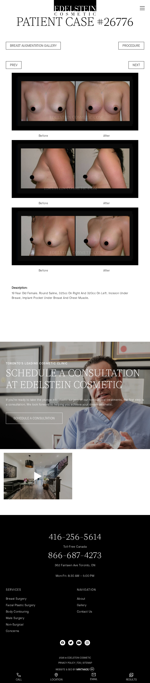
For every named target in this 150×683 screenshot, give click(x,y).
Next (136, 65)
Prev (13, 65)
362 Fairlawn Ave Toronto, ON (75, 565)
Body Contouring (17, 612)
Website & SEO (64, 669)
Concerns (12, 631)
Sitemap (87, 662)
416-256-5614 (75, 537)
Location (56, 679)
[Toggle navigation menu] (141, 8)
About (81, 599)
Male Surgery (15, 618)
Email (93, 679)
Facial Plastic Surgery (20, 605)
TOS (79, 662)
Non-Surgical (14, 624)
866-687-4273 (75, 556)
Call (19, 679)
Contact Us (84, 612)
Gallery (81, 605)
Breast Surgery (16, 599)
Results (131, 679)
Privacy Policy (66, 662)
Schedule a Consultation (34, 418)
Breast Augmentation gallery (33, 46)
